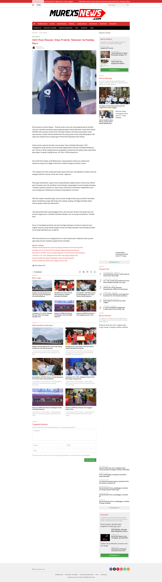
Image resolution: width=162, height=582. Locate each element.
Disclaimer (84, 28)
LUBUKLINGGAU (82, 24)
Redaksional (37, 28)
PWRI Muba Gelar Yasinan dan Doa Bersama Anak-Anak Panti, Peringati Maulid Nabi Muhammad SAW (86, 1)
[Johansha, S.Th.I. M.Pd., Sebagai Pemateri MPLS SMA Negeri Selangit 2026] (42, 306)
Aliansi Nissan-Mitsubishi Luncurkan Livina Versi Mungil (118, 549)
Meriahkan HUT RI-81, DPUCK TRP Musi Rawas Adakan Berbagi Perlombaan (55, 250)
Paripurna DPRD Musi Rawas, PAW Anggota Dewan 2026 (49, 261)
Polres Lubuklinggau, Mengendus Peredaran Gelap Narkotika (112, 475)
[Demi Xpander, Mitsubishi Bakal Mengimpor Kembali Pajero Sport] (114, 525)
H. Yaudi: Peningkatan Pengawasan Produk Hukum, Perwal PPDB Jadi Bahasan (114, 308)
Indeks (39, 5)
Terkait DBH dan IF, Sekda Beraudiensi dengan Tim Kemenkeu (119, 54)
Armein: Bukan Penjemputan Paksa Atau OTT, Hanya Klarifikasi (122, 254)
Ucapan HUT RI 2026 (106, 48)
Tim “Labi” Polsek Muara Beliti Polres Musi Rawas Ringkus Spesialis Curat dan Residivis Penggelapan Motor (116, 281)
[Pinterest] (117, 569)
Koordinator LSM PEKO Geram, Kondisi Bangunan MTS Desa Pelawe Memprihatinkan (58, 253)
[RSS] (128, 569)
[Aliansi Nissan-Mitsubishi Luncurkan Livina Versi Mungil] (114, 545)
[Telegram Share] (91, 272)
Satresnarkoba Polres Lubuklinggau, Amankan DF (113, 495)
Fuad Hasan (39, 47)
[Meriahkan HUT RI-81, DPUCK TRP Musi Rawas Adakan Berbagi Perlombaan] (64, 285)
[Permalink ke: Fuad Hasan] (33, 47)
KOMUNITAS (113, 24)
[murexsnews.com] (69, 14)
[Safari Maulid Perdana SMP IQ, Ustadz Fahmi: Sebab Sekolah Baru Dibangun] (106, 114)
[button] (128, 4)
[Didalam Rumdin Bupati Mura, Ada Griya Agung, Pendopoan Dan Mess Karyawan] (42, 285)
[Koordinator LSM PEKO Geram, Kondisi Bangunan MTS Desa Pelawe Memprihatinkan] (86, 285)
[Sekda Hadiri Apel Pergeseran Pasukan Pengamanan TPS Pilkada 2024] (105, 63)
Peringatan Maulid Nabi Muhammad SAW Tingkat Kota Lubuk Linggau (112, 106)
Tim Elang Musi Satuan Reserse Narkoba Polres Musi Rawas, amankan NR (114, 482)
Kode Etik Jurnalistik (50, 28)
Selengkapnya (113, 70)
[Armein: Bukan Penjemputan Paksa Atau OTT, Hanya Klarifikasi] (123, 180)
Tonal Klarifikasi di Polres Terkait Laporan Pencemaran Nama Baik (116, 275)
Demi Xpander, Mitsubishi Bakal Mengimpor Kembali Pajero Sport (119, 530)
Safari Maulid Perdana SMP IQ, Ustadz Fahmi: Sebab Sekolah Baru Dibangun (106, 121)
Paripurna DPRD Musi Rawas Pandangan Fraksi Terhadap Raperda (53, 258)
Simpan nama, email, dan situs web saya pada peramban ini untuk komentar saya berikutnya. (62, 455)
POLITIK (52, 24)
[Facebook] (110, 569)
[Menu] (33, 5)
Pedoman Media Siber (66, 28)
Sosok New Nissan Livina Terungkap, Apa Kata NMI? (119, 537)
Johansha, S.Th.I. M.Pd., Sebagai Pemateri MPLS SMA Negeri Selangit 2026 (55, 255)
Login (91, 28)
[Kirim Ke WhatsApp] (94, 272)
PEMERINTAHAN (42, 24)
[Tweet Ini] (83, 272)
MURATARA (103, 24)
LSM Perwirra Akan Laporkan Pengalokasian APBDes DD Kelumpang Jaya (115, 288)
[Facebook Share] (79, 272)
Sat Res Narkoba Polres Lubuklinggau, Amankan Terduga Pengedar (114, 502)
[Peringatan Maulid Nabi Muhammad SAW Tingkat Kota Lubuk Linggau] (114, 95)
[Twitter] (114, 569)
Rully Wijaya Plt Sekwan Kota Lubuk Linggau (114, 301)
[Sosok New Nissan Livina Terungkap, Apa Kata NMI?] (105, 537)
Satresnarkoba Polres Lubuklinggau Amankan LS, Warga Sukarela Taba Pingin (113, 489)
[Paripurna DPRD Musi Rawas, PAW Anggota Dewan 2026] (86, 306)
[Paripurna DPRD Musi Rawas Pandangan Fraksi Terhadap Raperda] (64, 306)
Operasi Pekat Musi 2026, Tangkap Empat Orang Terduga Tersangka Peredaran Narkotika (114, 469)
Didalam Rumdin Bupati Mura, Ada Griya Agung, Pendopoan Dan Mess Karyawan (57, 247)
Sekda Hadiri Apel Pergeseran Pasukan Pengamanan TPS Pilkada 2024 (119, 62)
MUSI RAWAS (93, 24)
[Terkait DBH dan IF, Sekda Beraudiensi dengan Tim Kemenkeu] (105, 54)
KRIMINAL (72, 24)
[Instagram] (121, 569)
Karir (76, 28)
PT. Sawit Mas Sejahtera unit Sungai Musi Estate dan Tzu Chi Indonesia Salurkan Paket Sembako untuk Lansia (116, 295)
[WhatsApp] (124, 569)
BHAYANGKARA (61, 24)
